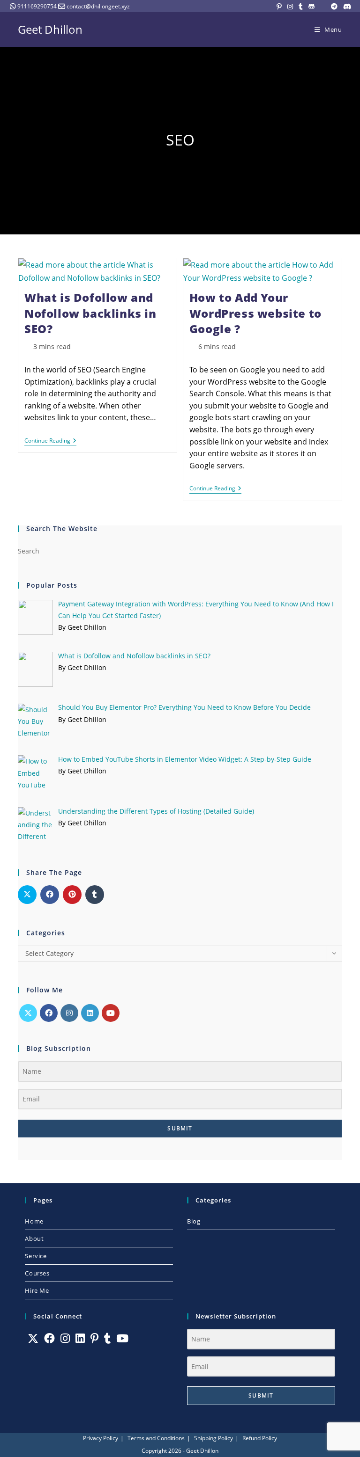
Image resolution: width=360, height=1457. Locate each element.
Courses (37, 1273)
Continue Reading (50, 440)
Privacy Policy (100, 1438)
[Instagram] (69, 1013)
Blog (193, 1221)
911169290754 (37, 6)
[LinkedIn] (90, 1013)
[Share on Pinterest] (72, 894)
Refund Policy (259, 1438)
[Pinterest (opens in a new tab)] (279, 6)
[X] (28, 1013)
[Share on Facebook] (49, 894)
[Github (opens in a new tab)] (311, 6)
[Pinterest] (94, 1338)
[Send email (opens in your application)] (322, 6)
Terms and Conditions (156, 1438)
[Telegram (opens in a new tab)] (334, 6)
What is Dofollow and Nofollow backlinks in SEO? (90, 313)
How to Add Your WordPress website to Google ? (255, 313)
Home (34, 1221)
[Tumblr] (107, 1338)
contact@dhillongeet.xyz (98, 6)
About (34, 1238)
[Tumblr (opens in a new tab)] (301, 6)
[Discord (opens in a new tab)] (346, 6)
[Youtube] (111, 1013)
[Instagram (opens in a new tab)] (290, 6)
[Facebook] (49, 1013)
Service (35, 1256)
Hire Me (37, 1290)
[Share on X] (27, 894)
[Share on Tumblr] (94, 894)
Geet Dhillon (50, 29)
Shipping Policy (213, 1438)
